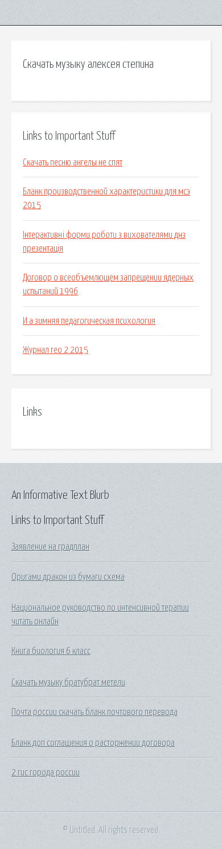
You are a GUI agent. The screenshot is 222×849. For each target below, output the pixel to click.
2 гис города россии (45, 772)
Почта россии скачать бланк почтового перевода (94, 712)
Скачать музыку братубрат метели (68, 682)
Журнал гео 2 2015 (55, 350)
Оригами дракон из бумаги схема (68, 577)
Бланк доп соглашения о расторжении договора (93, 743)
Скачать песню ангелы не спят (72, 162)
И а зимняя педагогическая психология (89, 321)
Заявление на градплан (50, 546)
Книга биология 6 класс (51, 651)
